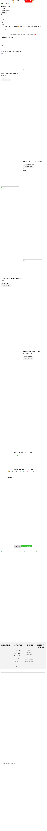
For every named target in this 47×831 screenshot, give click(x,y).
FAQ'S (17, 743)
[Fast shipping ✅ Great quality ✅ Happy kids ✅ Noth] (12, 623)
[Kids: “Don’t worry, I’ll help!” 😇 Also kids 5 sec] (34, 608)
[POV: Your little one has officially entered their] (34, 573)
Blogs (17, 751)
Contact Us (17, 745)
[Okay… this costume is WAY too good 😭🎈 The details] (12, 574)
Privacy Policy (29, 734)
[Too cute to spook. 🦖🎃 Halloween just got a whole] (12, 591)
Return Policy (29, 739)
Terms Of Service (29, 746)
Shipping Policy (29, 741)
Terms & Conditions (29, 743)
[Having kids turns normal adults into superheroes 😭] (34, 623)
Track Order (17, 748)
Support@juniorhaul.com (18, 735)
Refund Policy (29, 736)
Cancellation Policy (29, 732)
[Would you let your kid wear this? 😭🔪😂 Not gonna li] (12, 609)
